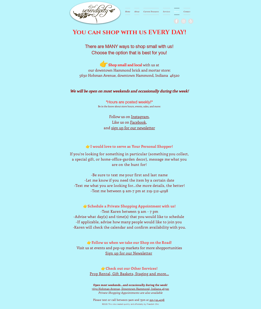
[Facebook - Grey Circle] (176, 21)
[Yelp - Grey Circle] (190, 21)
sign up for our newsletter (133, 127)
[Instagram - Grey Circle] (183, 21)
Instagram (140, 116)
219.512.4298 (157, 300)
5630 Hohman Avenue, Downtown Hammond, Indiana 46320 (130, 288)
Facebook (138, 122)
